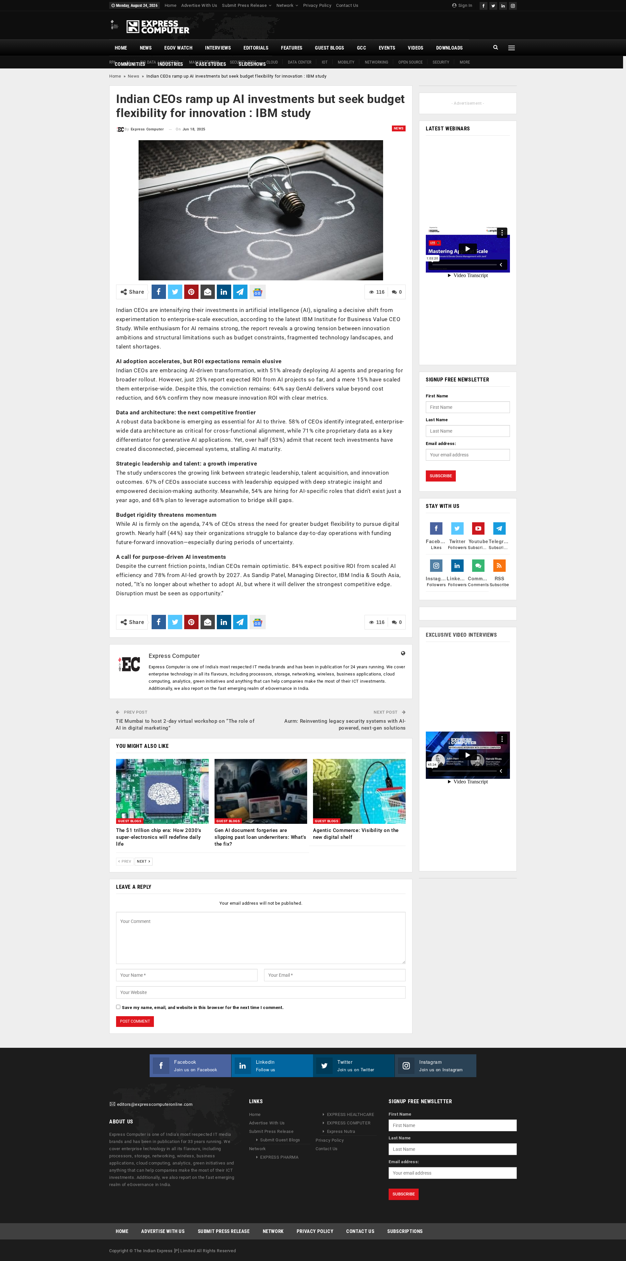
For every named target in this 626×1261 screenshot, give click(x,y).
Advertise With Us (199, 5)
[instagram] (513, 5)
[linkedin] (503, 5)
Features (291, 48)
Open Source (410, 62)
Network (284, 5)
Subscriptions (405, 1231)
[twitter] (493, 5)
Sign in (464, 5)
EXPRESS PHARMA (279, 1157)
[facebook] (483, 5)
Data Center (299, 62)
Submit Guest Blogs (280, 1139)
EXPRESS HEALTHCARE (350, 1114)
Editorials (256, 48)
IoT (325, 62)
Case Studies (211, 64)
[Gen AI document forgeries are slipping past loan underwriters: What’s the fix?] (261, 791)
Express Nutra (341, 1131)
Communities (130, 64)
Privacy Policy (317, 5)
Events (387, 48)
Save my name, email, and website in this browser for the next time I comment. (203, 1007)
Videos (415, 48)
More (465, 62)
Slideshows (252, 64)
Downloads (449, 48)
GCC (361, 48)
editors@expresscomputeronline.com (155, 1104)
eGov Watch (178, 48)
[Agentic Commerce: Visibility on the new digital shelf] (359, 791)
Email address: (441, 443)
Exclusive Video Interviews (461, 635)
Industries (170, 64)
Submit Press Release (244, 5)
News (146, 48)
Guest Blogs (329, 48)
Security (441, 62)
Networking (376, 62)
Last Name (437, 419)
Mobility (346, 62)
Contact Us (347, 5)
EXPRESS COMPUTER (349, 1122)
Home (170, 5)
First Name (437, 395)
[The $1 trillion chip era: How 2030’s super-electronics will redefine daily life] (162, 791)
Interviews (218, 48)
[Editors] (112, 1104)
